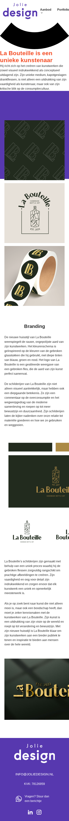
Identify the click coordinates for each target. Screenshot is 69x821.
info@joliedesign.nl (34, 774)
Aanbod (45, 9)
